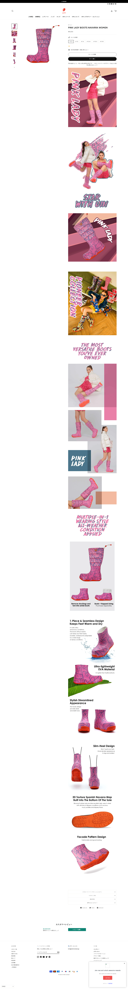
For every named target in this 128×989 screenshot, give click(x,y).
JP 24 (82, 41)
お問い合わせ (97, 951)
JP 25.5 (95, 41)
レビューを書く (77, 929)
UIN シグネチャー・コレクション (90, 16)
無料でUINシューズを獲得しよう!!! (101, 958)
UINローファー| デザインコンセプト (92, 892)
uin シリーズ (66, 16)
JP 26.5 (102, 41)
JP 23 (76, 41)
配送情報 (92, 899)
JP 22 (71, 41)
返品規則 (13, 960)
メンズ (52, 16)
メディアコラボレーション (100, 953)
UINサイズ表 (92, 895)
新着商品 (37, 16)
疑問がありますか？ (92, 902)
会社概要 (13, 962)
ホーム (69, 25)
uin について (75, 16)
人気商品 (30, 16)
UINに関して (96, 949)
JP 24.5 (89, 41)
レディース (45, 16)
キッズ (58, 16)
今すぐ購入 (92, 59)
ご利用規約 (13, 967)
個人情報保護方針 (15, 965)
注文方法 (13, 951)
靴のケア (13, 958)
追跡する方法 (14, 953)
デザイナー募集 (97, 956)
